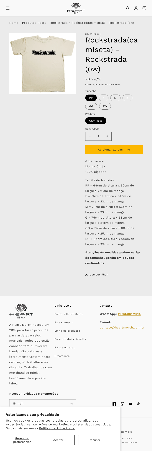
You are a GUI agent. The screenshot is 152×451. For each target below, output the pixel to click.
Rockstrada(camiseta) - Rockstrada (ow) (102, 22)
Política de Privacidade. (57, 428)
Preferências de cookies (124, 442)
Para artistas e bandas (70, 339)
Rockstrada (58, 22)
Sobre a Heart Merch (68, 314)
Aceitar (58, 440)
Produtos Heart (34, 22)
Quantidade (92, 129)
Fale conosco (63, 322)
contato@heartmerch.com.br (122, 327)
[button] (8, 8)
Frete (88, 84)
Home (13, 22)
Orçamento (62, 355)
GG (91, 106)
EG (105, 106)
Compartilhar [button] (99, 274)
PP (91, 97)
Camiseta (96, 120)
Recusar (94, 440)
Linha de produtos (67, 330)
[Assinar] (72, 403)
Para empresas (64, 347)
